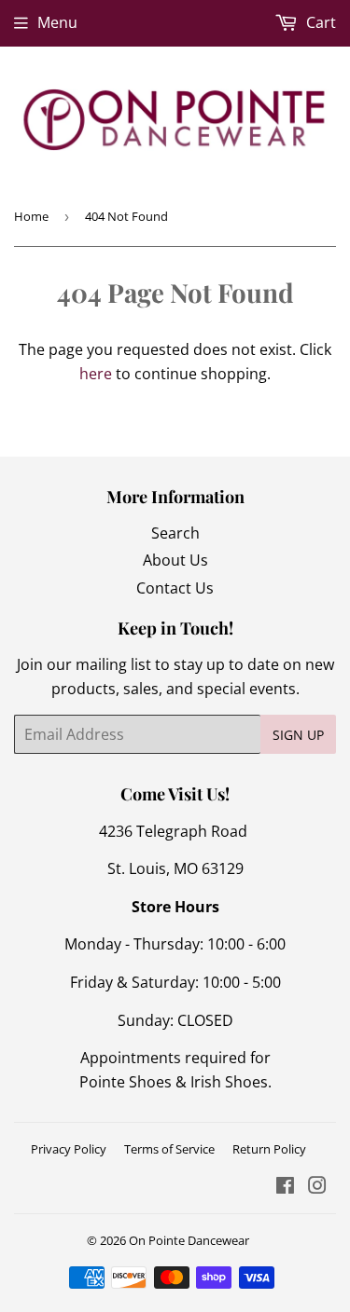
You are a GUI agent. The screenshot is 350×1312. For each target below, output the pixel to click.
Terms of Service (169, 1149)
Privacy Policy (68, 1149)
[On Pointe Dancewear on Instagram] (317, 1187)
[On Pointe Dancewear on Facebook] (285, 1187)
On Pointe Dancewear (189, 1240)
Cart (319, 22)
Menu (57, 22)
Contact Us (175, 588)
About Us (175, 560)
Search (175, 533)
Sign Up (298, 735)
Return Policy (269, 1149)
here (95, 373)
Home (31, 216)
